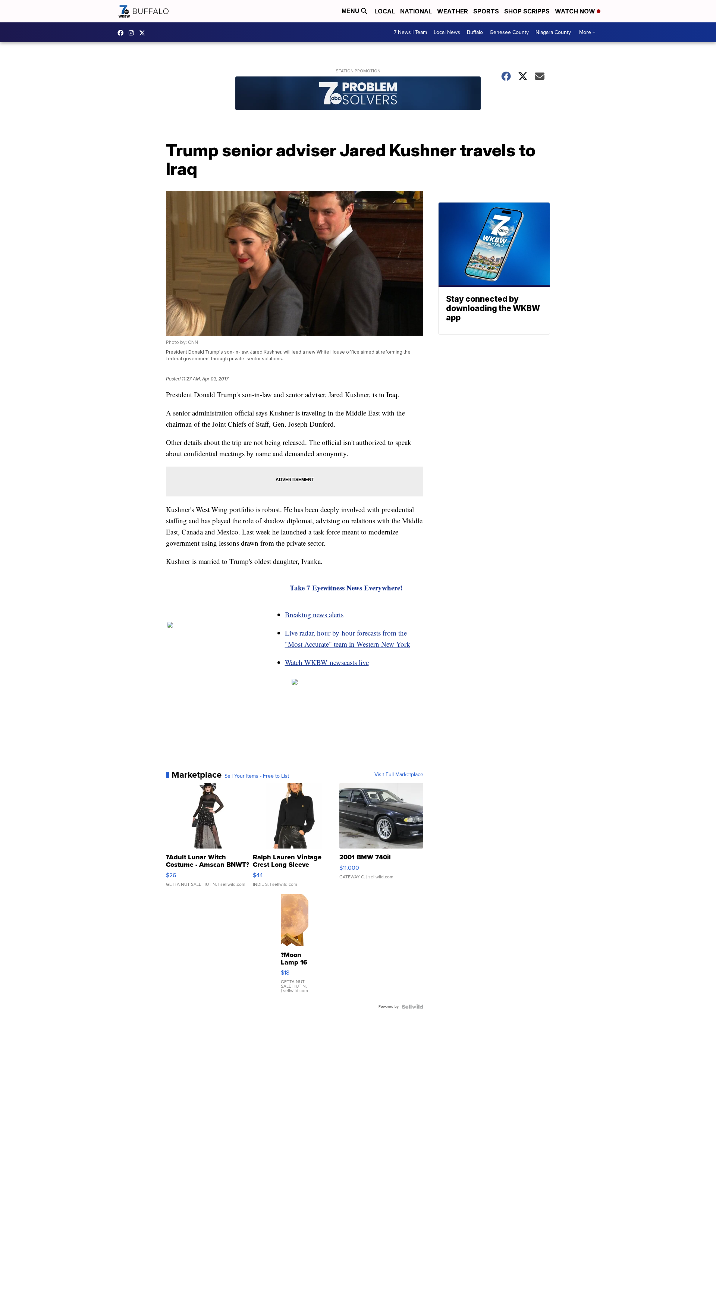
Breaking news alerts (314, 614)
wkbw (133, 33)
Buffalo (475, 32)
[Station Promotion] (358, 94)
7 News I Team (410, 32)
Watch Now (576, 11)
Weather (452, 11)
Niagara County (553, 32)
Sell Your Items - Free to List (256, 776)
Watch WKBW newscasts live (327, 662)
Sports (486, 11)
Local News (447, 32)
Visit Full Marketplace (398, 774)
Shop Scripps (527, 11)
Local (384, 11)
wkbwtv (122, 33)
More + (587, 32)
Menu (351, 11)
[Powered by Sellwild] (412, 1006)
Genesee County (509, 32)
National (416, 11)
